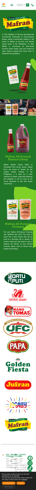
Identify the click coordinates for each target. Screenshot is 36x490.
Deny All (20, 483)
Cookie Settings (8, 486)
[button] (11, 5)
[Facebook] (30, 458)
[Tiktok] (30, 468)
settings (24, 479)
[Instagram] (30, 463)
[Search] (27, 4)
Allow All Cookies (9, 483)
